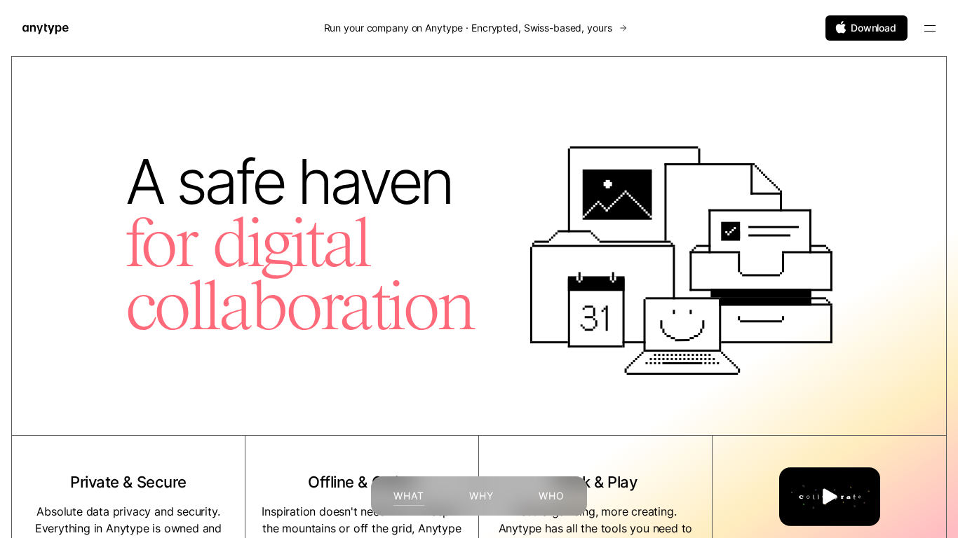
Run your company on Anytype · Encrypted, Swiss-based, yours (469, 28)
